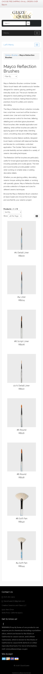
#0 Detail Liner (21, 254)
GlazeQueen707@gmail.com (14, 601)
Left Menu (9, 44)
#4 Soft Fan (21, 564)
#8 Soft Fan (21, 520)
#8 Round (21, 476)
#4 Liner (21, 298)
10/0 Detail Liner (21, 387)
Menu (6, 33)
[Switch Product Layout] (36, 216)
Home (7, 55)
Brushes (15, 55)
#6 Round (21, 431)
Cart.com (28, 673)
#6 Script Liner (21, 343)
